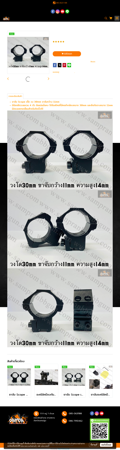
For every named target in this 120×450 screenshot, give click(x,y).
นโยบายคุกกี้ (45, 446)
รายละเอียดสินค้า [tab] (15, 96)
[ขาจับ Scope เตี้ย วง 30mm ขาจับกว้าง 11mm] (28, 52)
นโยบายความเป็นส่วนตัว (29, 446)
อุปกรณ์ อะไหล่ (67, 72)
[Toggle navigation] (117, 18)
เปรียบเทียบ (82, 61)
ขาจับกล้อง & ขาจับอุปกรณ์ (88, 72)
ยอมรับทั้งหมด (106, 445)
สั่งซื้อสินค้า (68, 54)
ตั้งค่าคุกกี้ (94, 445)
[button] (105, 18)
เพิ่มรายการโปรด (62, 61)
